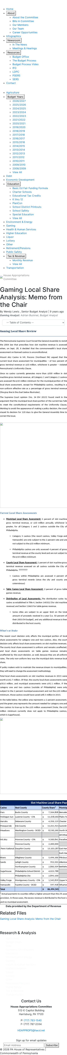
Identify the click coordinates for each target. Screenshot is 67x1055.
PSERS (16, 75)
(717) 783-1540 (33, 1020)
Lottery (10, 240)
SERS (15, 79)
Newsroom (13, 40)
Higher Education (16, 233)
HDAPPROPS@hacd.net (31, 1030)
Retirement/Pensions (18, 248)
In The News (19, 44)
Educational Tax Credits (26, 195)
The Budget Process (24, 60)
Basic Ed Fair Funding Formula (30, 188)
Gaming (10, 225)
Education (13, 183)
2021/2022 (18, 119)
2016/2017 (18, 138)
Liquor (10, 236)
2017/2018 (18, 134)
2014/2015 (18, 145)
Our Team (18, 28)
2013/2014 (18, 149)
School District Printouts (26, 206)
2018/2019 (18, 130)
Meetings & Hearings (24, 48)
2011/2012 (18, 157)
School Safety (20, 210)
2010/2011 (18, 160)
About (11, 13)
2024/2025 (19, 108)
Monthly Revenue (22, 260)
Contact (11, 83)
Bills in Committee (23, 21)
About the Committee (25, 17)
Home (9, 8)
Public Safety (14, 251)
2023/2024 (19, 112)
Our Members (20, 24)
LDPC (15, 71)
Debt (9, 175)
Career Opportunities (24, 32)
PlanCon (17, 203)
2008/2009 (19, 168)
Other (9, 244)
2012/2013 (18, 153)
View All (17, 172)
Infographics (13, 36)
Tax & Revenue (16, 256)
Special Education (23, 214)
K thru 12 (17, 199)
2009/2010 (18, 164)
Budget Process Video (25, 64)
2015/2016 (18, 142)
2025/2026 (19, 104)
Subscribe (52, 1045)
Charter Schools (22, 191)
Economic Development (20, 179)
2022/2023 (19, 115)
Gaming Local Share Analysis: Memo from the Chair (30, 918)
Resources (13, 52)
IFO (14, 68)
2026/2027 (19, 100)
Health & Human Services (21, 229)
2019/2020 (18, 127)
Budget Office (20, 56)
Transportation (15, 267)
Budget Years (15, 96)
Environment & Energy (19, 221)
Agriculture (12, 92)
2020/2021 (18, 123)
